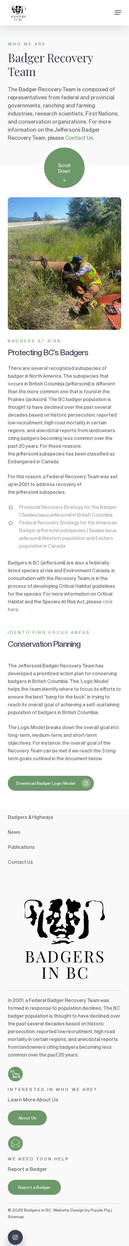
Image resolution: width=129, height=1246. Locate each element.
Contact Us (79, 138)
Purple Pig (100, 1210)
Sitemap (16, 1216)
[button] (118, 13)
